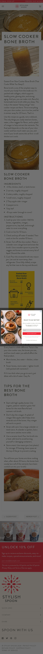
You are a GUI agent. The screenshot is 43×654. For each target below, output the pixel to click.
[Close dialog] (40, 311)
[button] (32, 333)
